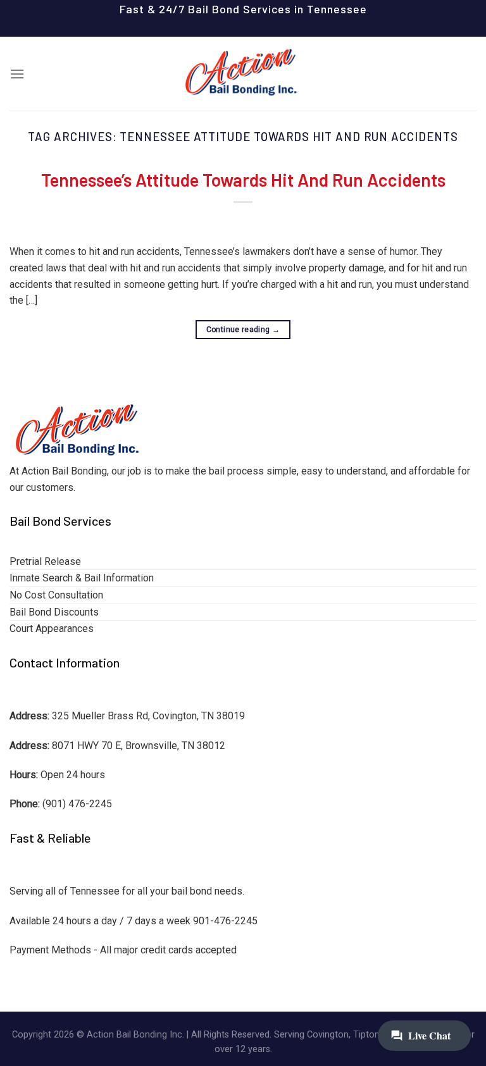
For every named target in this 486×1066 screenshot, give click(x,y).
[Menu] (17, 73)
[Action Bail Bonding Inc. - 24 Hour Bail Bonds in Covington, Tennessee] (243, 73)
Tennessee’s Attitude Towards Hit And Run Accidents (243, 179)
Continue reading (243, 329)
